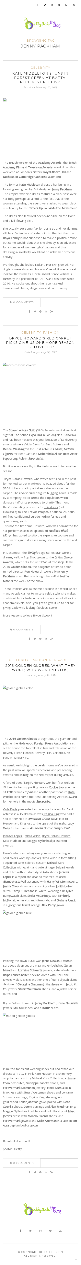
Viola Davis (10, 809)
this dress (51, 507)
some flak (31, 228)
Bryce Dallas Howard (56, 836)
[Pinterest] (58, 5)
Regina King (51, 814)
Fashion (51, 332)
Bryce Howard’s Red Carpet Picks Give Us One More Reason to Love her (40, 342)
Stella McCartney (39, 895)
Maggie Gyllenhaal (39, 841)
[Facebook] (38, 5)
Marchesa (52, 984)
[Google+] (51, 311)
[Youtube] (65, 5)
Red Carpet (60, 660)
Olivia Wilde (32, 836)
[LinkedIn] (45, 311)
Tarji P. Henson (33, 782)
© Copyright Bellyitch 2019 (40, 1252)
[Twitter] (44, 5)
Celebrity (40, 67)
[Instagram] (51, 5)
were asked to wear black (58, 203)
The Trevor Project (35, 512)
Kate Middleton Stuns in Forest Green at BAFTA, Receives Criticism (40, 77)
